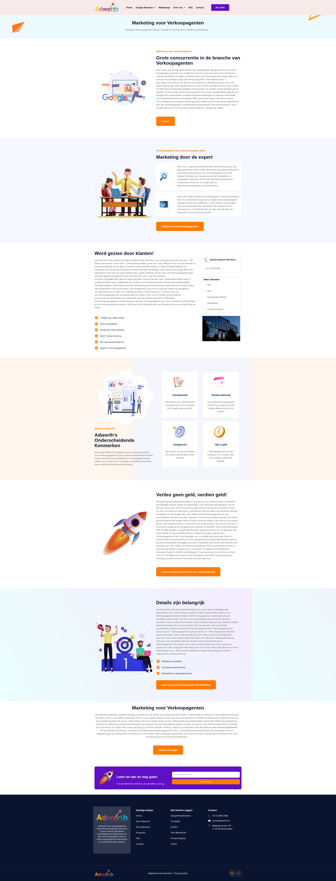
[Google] (232, 873)
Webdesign (164, 7)
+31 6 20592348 (212, 268)
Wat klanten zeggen (182, 810)
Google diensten (144, 7)
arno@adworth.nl (221, 820)
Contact (200, 7)
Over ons (178, 7)
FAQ (190, 7)
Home (129, 7)
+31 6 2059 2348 (220, 815)
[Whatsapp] (239, 873)
